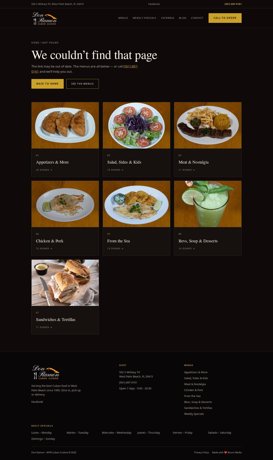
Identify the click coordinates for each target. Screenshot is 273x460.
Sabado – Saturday (219, 432)
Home (35, 42)
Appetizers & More (195, 372)
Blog (182, 18)
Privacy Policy (201, 452)
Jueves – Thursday (148, 432)
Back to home (47, 83)
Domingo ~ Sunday (43, 438)
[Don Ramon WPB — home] (44, 18)
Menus (123, 18)
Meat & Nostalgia (195, 384)
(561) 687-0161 (128, 382)
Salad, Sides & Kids (196, 378)
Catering (167, 18)
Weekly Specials (144, 18)
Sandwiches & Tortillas (198, 408)
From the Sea (192, 396)
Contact (197, 18)
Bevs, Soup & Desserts (198, 402)
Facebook (154, 4)
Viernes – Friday (182, 432)
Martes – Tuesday (77, 432)
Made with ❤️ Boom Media (227, 452)
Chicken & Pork (193, 390)
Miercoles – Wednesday (116, 432)
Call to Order (225, 18)
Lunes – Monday (41, 432)
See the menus (82, 83)
